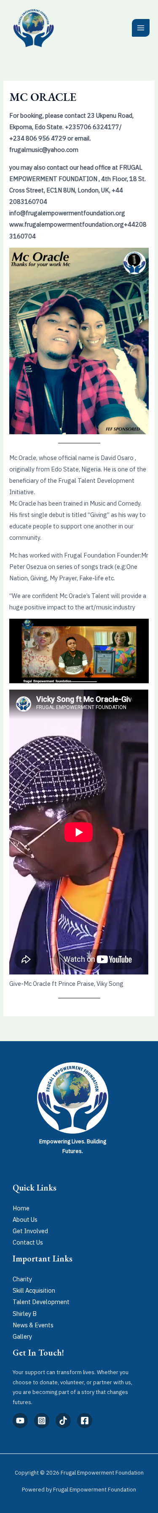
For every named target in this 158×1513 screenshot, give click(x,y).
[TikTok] (63, 1420)
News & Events (33, 1325)
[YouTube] (20, 1420)
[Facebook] (84, 1420)
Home (21, 1208)
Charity (22, 1279)
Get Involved (30, 1231)
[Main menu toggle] (141, 28)
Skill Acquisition (34, 1290)
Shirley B (25, 1314)
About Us (25, 1219)
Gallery (22, 1336)
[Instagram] (41, 1420)
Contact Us (28, 1242)
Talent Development (41, 1302)
